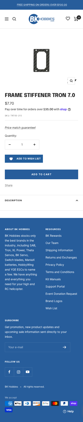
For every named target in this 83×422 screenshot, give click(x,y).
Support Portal (55, 286)
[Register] (64, 347)
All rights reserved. (34, 386)
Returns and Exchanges (61, 257)
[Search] (14, 19)
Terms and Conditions (60, 272)
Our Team (52, 243)
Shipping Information (59, 250)
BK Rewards (53, 235)
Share (8, 185)
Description (13, 200)
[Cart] (76, 19)
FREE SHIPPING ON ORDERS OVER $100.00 (42, 4)
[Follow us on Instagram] (18, 371)
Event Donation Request (61, 293)
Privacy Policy (55, 264)
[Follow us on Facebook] (9, 371)
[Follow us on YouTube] (27, 371)
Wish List (51, 308)
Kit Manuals (53, 279)
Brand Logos (54, 301)
